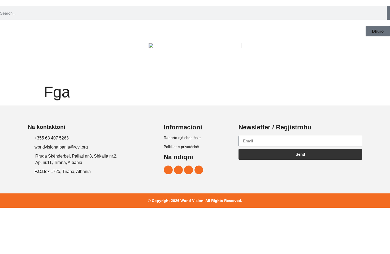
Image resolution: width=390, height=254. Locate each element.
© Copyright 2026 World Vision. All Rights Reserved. (195, 200)
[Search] (388, 13)
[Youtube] (198, 170)
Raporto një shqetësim (183, 138)
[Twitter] (188, 170)
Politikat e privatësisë (181, 147)
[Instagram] (178, 170)
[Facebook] (168, 170)
